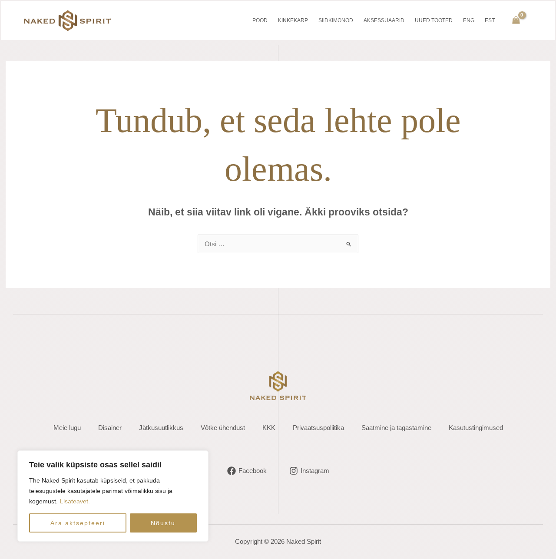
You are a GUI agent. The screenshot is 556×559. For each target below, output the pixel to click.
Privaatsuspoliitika (318, 427)
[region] (112, 496)
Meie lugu (67, 427)
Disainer (110, 427)
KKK (268, 427)
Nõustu (163, 522)
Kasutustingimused (476, 427)
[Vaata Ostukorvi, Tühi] (516, 20)
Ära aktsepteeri (77, 522)
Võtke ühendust (223, 427)
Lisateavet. (75, 501)
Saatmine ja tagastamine (396, 427)
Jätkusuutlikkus (161, 427)
